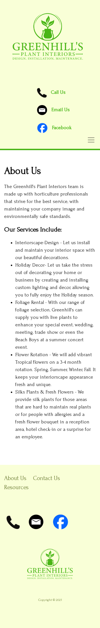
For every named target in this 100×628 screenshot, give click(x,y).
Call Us (56, 92)
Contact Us (46, 478)
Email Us (60, 109)
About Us (15, 478)
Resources (16, 487)
